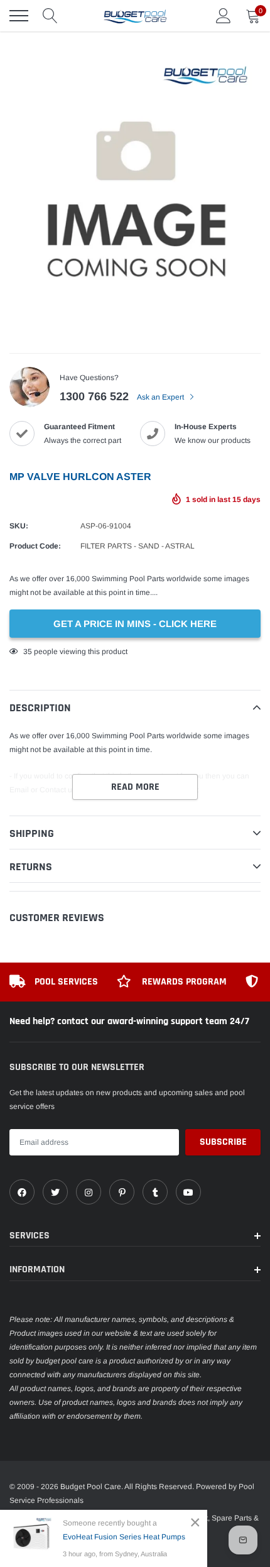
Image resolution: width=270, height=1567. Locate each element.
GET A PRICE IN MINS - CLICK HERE (135, 623)
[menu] (18, 15)
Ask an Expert (161, 397)
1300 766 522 (94, 396)
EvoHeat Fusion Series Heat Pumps (124, 1536)
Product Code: (35, 546)
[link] (22, 1191)
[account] (223, 15)
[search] (50, 15)
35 (27, 651)
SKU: (18, 525)
